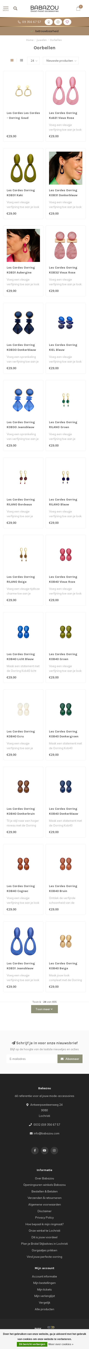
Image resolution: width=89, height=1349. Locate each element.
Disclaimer (45, 1211)
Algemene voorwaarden (44, 1204)
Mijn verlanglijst (44, 1296)
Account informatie (44, 1276)
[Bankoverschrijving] (38, 1328)
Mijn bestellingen (44, 1283)
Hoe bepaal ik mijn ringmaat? (44, 1224)
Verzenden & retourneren (45, 1198)
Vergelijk (44, 1302)
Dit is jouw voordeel (44, 1237)
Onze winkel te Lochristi (44, 1230)
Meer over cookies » (60, 1344)
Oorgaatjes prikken (44, 1250)
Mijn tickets (44, 1289)
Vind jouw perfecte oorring (44, 1256)
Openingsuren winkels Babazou (44, 1184)
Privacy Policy (44, 1217)
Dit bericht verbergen (32, 1344)
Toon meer (43, 1009)
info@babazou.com (46, 1133)
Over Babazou (44, 1178)
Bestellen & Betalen (45, 1191)
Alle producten (44, 1309)
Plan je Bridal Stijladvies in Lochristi (44, 1243)
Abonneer (72, 1059)
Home (29, 40)
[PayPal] (51, 1328)
